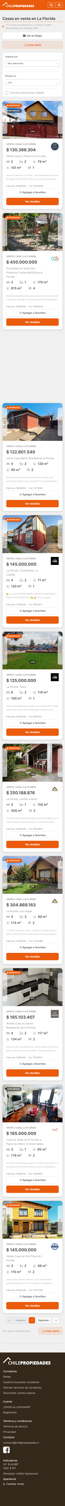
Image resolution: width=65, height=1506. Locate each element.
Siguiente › (44, 1320)
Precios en (10, 76)
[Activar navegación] (59, 5)
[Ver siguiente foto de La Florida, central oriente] (60, 763)
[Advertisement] (32, 366)
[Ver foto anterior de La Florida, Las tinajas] (5, 875)
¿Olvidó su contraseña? (17, 1407)
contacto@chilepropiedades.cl (21, 1442)
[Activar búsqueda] (51, 5)
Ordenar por (11, 56)
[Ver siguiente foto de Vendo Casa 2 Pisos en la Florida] (60, 120)
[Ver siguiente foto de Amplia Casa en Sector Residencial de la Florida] (60, 987)
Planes (7, 1376)
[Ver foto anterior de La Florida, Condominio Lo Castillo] (5, 534)
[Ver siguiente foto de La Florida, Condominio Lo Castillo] (60, 534)
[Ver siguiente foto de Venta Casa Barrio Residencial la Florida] (60, 422)
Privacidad (9, 1431)
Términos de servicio (15, 1426)
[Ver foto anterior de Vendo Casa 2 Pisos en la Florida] (5, 120)
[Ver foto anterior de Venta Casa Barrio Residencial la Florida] (5, 422)
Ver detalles (32, 201)
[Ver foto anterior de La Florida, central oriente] (5, 763)
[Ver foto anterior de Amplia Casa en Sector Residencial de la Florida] (5, 987)
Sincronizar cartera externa (19, 1393)
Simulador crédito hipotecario (20, 1473)
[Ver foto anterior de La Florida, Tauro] (5, 650)
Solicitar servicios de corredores (22, 1387)
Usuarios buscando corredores (21, 1382)
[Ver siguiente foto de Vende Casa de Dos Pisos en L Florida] (60, 1220)
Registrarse (10, 1412)
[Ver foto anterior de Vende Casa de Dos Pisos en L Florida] (5, 1220)
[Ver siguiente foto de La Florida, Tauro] (60, 650)
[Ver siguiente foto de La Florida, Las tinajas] (60, 875)
